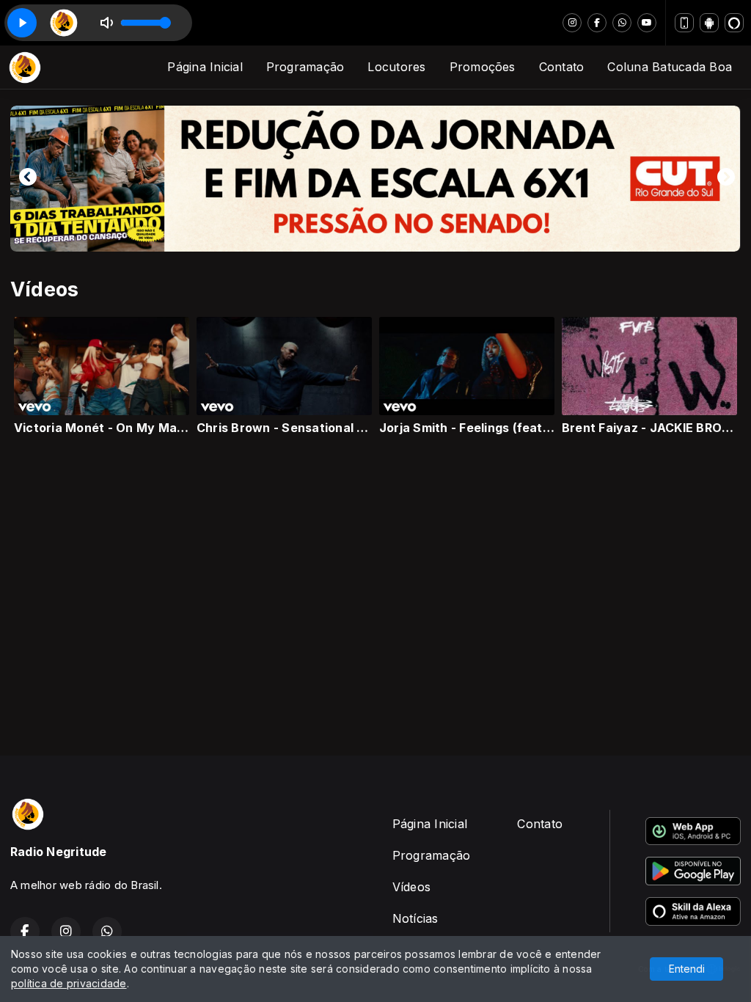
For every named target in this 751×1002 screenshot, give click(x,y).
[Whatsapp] (621, 22)
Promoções (483, 66)
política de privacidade (69, 983)
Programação (305, 66)
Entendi (687, 968)
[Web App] (684, 22)
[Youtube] (646, 22)
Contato (562, 66)
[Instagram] (572, 22)
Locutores (396, 66)
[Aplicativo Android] (709, 22)
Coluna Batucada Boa (669, 66)
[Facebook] (597, 22)
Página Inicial (204, 66)
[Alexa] (734, 22)
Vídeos (411, 887)
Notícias (415, 918)
